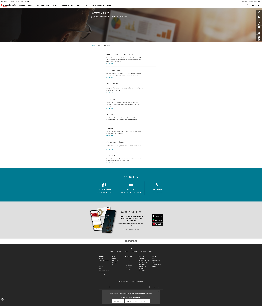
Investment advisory (129, 262)
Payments (21, 5)
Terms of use (251, 1)
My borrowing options (156, 260)
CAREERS (109, 5)
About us (255, 1)
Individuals (4, 1)
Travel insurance (142, 270)
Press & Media (134, 251)
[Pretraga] (247, 5)
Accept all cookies (118, 301)
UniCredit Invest (140, 281)
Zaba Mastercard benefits (104, 270)
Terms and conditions (135, 287)
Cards (72, 5)
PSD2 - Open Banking (155, 287)
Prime (26, 1)
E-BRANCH (87, 5)
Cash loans (114, 258)
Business (11, 1)
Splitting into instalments (156, 264)
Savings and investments (43, 5)
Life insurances (141, 258)
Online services (102, 272)
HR (260, 1)
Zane (133, 281)
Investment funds (129, 267)
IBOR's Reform (145, 287)
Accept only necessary (131, 301)
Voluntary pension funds (130, 269)
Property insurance (142, 266)
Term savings (128, 260)
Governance (119, 251)
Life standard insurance (143, 262)
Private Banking (19, 1)
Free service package (103, 276)
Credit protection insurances (144, 260)
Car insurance (141, 268)
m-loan (153, 258)
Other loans (114, 262)
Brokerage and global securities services (130, 264)
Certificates (128, 271)
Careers (150, 251)
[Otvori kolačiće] (2, 299)
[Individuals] (8, 5)
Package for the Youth (98, 5)
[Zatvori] (158, 291)
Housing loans (115, 260)
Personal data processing (122, 287)
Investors (126, 251)
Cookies (112, 287)
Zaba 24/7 (79, 5)
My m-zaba (65, 5)
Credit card (154, 262)
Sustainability (143, 251)
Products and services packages (103, 265)
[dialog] (131, 297)
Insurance (55, 5)
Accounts (101, 258)
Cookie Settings (145, 301)
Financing (30, 5)
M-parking (154, 266)
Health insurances (142, 264)
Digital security (245, 1)
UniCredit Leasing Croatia (123, 281)
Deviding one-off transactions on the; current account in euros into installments (104, 262)
